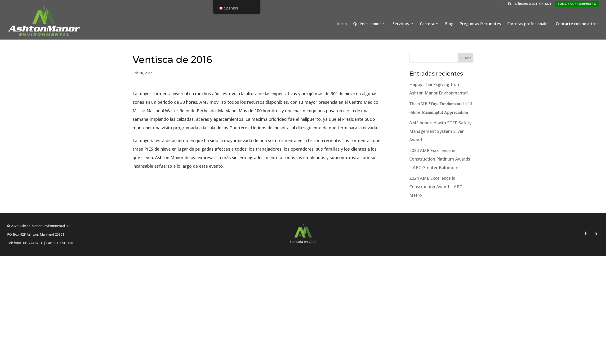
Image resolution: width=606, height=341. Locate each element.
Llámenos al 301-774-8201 (533, 4)
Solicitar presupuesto (577, 4)
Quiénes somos (367, 24)
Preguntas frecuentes (480, 24)
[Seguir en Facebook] (585, 233)
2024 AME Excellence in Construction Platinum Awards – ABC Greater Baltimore (439, 159)
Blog (449, 24)
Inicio (342, 24)
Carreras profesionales (528, 24)
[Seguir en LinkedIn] (595, 233)
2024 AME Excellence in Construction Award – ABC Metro (435, 186)
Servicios (400, 24)
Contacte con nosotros (577, 24)
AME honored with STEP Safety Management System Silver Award (440, 131)
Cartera (427, 24)
